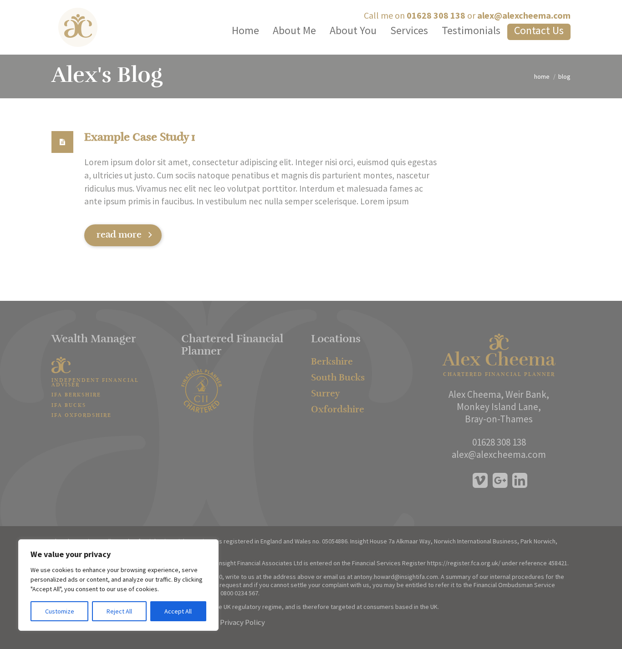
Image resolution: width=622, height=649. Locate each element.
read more (119, 235)
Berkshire (332, 362)
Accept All (178, 611)
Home (245, 30)
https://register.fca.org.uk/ (463, 563)
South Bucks (338, 378)
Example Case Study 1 (139, 137)
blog (564, 76)
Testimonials (471, 30)
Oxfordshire (337, 410)
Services (409, 30)
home (542, 76)
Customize (59, 611)
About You (353, 30)
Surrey (325, 394)
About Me (294, 30)
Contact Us (539, 30)
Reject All (119, 611)
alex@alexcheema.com (524, 15)
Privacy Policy (242, 622)
